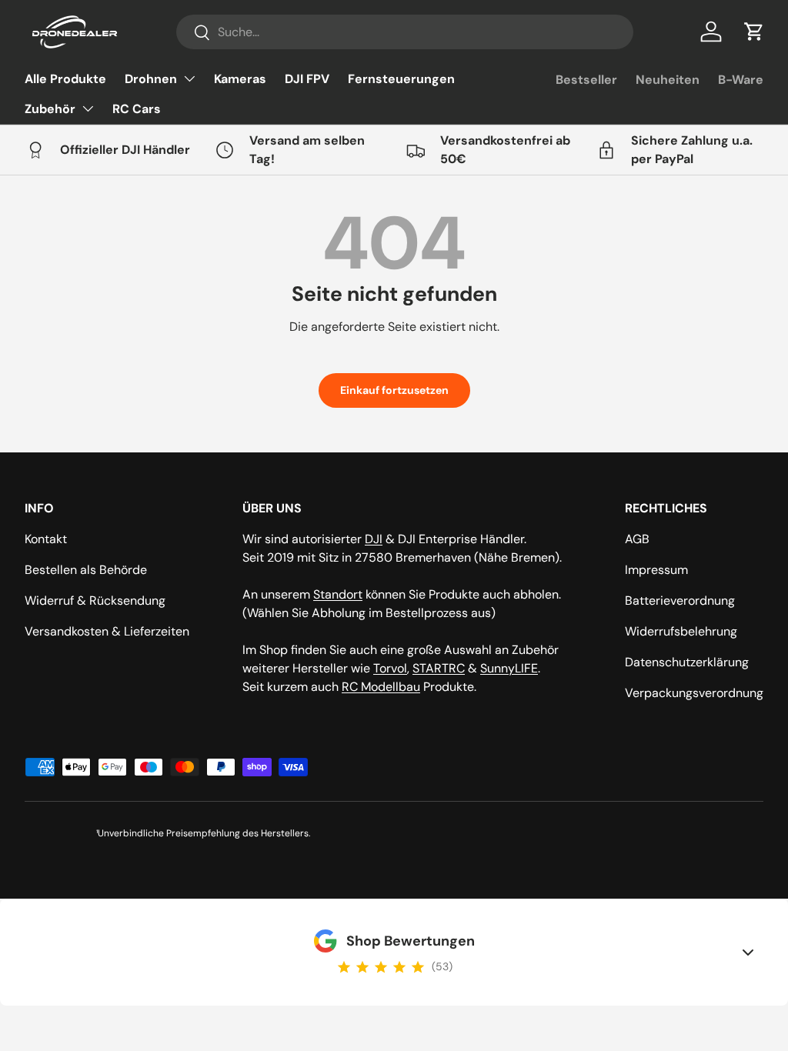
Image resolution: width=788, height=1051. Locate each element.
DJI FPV (307, 79)
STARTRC (438, 668)
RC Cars (136, 109)
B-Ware (740, 80)
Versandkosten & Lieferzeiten (107, 631)
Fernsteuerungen (401, 79)
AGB (637, 539)
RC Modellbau (381, 687)
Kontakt (46, 539)
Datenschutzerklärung (687, 662)
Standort (337, 594)
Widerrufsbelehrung (681, 631)
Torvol (390, 668)
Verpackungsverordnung (694, 693)
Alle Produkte (65, 79)
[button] (754, 31)
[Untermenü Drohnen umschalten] (189, 78)
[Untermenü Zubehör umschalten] (87, 108)
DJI (373, 539)
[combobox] (405, 32)
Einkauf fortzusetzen (394, 390)
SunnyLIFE (509, 668)
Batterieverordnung (680, 600)
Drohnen (151, 79)
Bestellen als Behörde (86, 570)
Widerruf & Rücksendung (95, 600)
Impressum (656, 570)
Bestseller (586, 80)
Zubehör (50, 109)
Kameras (240, 79)
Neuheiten (668, 80)
